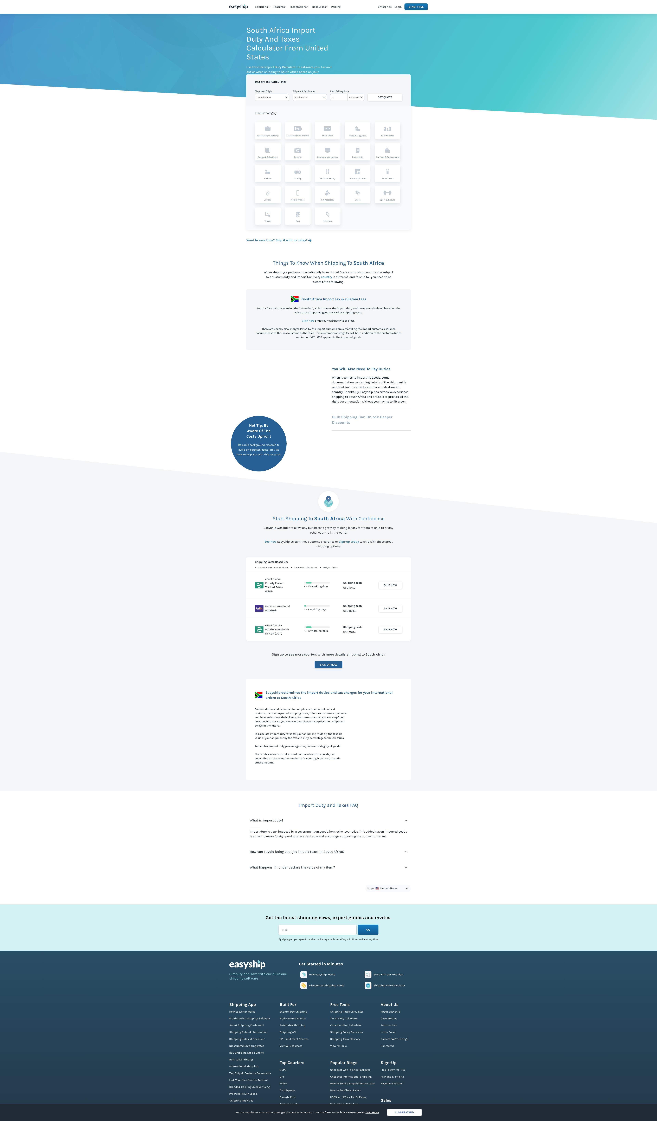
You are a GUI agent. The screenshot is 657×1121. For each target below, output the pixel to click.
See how (270, 541)
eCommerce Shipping (293, 1011)
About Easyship (390, 1011)
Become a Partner (392, 1083)
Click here (308, 320)
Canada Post (288, 1097)
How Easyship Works (242, 1011)
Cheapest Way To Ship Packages (350, 1069)
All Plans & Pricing (392, 1076)
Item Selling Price (339, 91)
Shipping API (288, 1032)
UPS (282, 1076)
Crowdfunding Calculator (346, 1025)
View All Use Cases (291, 1045)
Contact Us (387, 1045)
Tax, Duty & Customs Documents (250, 1073)
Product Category (266, 113)
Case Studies (389, 1018)
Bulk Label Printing (241, 1059)
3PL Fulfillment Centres (294, 1039)
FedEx (283, 1083)
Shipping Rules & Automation (248, 1032)
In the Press (388, 1032)
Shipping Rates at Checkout (247, 1039)
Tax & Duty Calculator (344, 1018)
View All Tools (338, 1045)
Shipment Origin (263, 91)
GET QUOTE (385, 97)
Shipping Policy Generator (346, 1032)
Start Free (416, 6)
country (326, 277)
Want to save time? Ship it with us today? (276, 240)
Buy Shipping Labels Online (246, 1052)
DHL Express (287, 1090)
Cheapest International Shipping (351, 1076)
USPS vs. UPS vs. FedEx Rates (348, 1097)
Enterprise (385, 6)
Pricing (336, 6)
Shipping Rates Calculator (346, 1011)
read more (372, 1112)
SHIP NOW (390, 585)
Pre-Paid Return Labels (243, 1093)
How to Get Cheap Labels (345, 1090)
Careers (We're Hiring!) (394, 1039)
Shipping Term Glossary (345, 1039)
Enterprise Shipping (292, 1025)
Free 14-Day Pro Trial (393, 1069)
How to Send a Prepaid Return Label (352, 1083)
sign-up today (349, 541)
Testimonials (389, 1025)
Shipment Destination (304, 91)
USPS (283, 1069)
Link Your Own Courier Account (248, 1080)
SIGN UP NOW (328, 664)
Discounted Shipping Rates (246, 1045)
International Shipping (243, 1066)
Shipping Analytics (241, 1100)
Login (398, 6)
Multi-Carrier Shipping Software (249, 1018)
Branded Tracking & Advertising (249, 1086)
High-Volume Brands (293, 1018)
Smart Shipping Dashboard (246, 1025)
